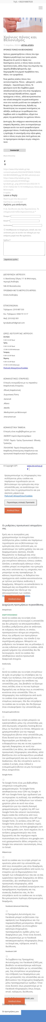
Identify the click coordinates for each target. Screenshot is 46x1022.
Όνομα (6, 216)
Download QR (14, 150)
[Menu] (39, 7)
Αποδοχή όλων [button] (14, 599)
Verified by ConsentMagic (14, 1004)
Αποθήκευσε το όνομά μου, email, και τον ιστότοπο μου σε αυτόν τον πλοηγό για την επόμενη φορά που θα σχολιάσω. (22, 233)
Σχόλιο (6, 240)
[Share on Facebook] (4, 161)
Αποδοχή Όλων (13, 510)
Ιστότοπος (7, 225)
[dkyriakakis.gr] (19, 7)
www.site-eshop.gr (35, 466)
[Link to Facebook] (27, 469)
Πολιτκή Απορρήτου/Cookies (15, 368)
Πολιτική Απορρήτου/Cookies (18, 496)
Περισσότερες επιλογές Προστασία (20, 502)
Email (6, 221)
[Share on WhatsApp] (5, 164)
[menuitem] (39, 7)
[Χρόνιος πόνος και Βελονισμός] (23, 31)
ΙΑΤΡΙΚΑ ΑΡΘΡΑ (27, 45)
